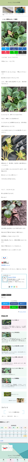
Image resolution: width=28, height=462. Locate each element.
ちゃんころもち (12, 277)
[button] (25, 249)
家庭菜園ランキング (5, 265)
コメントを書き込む (14, 412)
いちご (4, 294)
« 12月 (1, 440)
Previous (1, 11)
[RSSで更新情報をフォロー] (17, 287)
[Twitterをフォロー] (12, 287)
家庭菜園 (9, 294)
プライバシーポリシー (14, 457)
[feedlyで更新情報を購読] (14, 287)
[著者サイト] (9, 287)
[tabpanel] (8, 10)
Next (27, 11)
